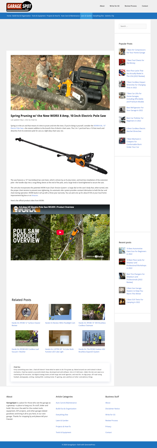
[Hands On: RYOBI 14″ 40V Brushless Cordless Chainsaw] (93, 319)
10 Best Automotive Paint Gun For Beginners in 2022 (136, 251)
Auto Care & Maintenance (70, 16)
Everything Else (98, 16)
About (102, 6)
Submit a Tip (109, 16)
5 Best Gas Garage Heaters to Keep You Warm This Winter (135, 291)
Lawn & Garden (86, 16)
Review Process (131, 6)
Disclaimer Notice (112, 409)
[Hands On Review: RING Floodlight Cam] (60, 319)
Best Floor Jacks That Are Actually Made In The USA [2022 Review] (136, 73)
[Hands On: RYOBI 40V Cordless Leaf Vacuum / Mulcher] (26, 345)
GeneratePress (90, 445)
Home (9, 16)
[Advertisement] (60, 35)
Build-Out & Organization (21, 16)
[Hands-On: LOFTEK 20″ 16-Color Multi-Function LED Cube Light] (60, 345)
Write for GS (114, 6)
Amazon (35, 195)
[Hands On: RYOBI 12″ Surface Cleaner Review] (26, 319)
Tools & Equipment (39, 16)
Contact (145, 6)
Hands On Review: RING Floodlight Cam (60, 323)
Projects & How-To (53, 16)
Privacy (108, 426)
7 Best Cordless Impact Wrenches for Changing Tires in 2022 (136, 85)
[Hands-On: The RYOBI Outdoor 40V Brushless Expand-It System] (93, 345)
